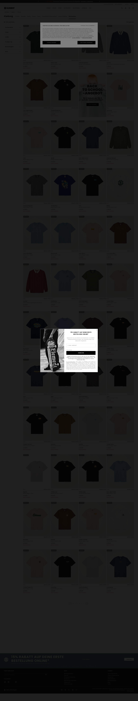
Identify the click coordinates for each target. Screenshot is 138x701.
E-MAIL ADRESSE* (72, 345)
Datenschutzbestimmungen (70, 362)
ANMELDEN (81, 353)
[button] (97, 330)
